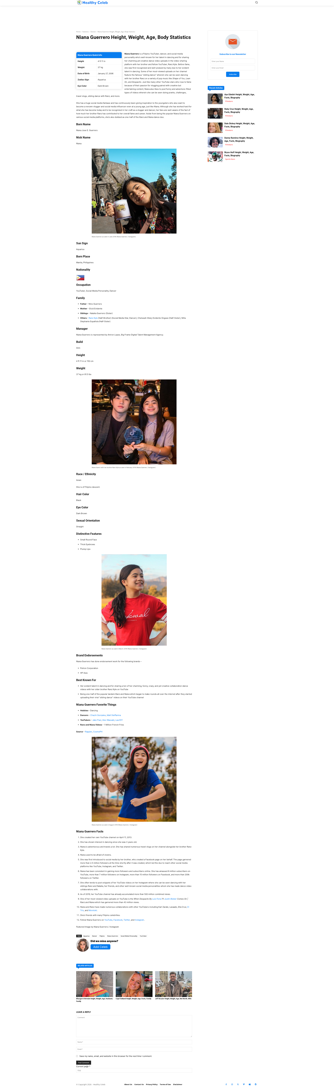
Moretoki (93, 910)
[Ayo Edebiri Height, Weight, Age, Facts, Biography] (215, 99)
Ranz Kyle (93, 318)
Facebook (118, 920)
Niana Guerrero (112, 936)
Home (78, 32)
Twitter (127, 920)
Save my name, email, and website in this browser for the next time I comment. (115, 1056)
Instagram (139, 920)
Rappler (88, 731)
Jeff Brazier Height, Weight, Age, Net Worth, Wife (173, 999)
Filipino (102, 936)
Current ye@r (83, 1066)
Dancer (93, 32)
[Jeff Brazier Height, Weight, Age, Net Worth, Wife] (173, 984)
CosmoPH (97, 731)
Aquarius (86, 936)
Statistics (85, 32)
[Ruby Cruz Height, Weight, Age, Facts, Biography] (215, 113)
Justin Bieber (170, 899)
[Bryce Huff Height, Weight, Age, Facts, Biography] (215, 156)
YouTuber (143, 936)
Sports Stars (230, 159)
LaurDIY (119, 720)
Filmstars (229, 101)
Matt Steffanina (114, 715)
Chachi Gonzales (98, 715)
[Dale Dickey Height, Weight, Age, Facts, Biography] (215, 128)
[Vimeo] (243, 1084)
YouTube (108, 920)
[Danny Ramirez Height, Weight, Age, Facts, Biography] (215, 142)
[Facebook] (226, 1084)
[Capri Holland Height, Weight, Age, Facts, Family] (134, 984)
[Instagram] (232, 1084)
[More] (165, 45)
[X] (238, 1084)
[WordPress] (255, 1084)
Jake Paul (96, 720)
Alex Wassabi (108, 720)
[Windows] (249, 1084)
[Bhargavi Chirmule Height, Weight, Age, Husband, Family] (94, 984)
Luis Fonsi (157, 899)
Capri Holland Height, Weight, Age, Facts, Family (133, 999)
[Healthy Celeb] (92, 2)
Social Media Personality (129, 936)
